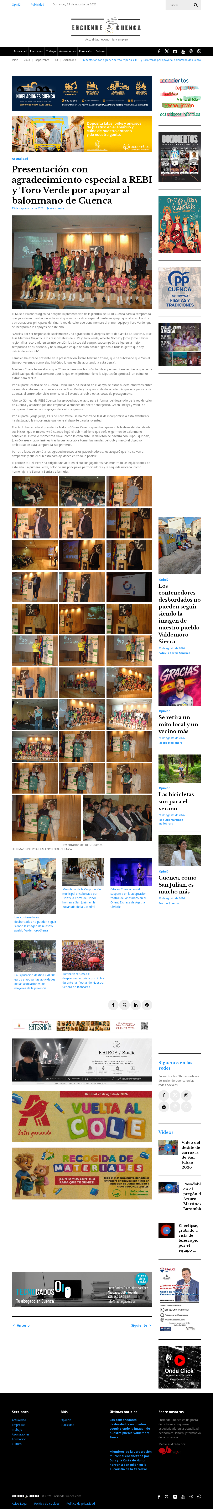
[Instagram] (186, 1095)
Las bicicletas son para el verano (176, 801)
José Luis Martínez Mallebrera (171, 821)
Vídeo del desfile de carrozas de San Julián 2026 (191, 1155)
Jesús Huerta (55, 208)
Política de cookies (46, 1503)
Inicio (15, 60)
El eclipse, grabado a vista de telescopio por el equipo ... (188, 1238)
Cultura (100, 51)
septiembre (42, 60)
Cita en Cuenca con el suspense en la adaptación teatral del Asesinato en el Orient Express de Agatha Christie (128, 898)
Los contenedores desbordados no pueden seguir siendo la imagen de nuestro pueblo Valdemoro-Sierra (180, 614)
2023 (27, 60)
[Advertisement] (83, 1234)
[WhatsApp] (186, 1106)
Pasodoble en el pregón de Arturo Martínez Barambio (193, 1196)
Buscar (196, 5)
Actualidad (20, 51)
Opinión (17, 4)
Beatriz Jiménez (169, 903)
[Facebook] (164, 1095)
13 (56, 60)
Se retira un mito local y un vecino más (178, 724)
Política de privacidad (80, 1503)
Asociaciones (67, 51)
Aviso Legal (19, 1503)
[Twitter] (175, 1095)
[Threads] (175, 1106)
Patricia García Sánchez (174, 653)
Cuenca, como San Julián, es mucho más (178, 885)
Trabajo (51, 51)
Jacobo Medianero (170, 743)
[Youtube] (164, 1106)
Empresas (36, 51)
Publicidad (37, 4)
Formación (85, 51)
